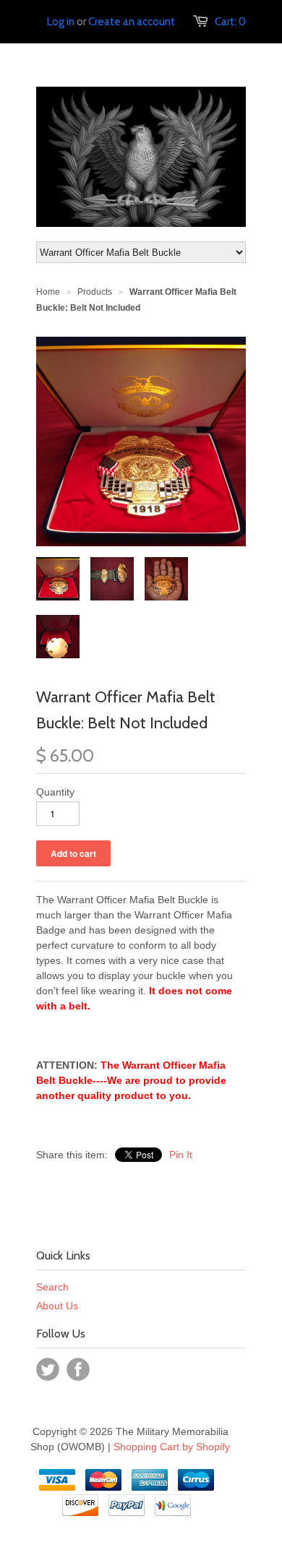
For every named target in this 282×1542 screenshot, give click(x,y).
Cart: (230, 21)
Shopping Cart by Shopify (172, 1446)
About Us (57, 1305)
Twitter (47, 1369)
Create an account (131, 21)
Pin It (180, 1154)
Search (52, 1287)
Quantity (55, 792)
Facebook (78, 1369)
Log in (60, 21)
